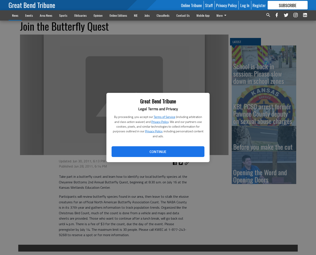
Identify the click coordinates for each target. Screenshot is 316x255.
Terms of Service (164, 117)
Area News (46, 15)
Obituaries (80, 15)
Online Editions (118, 15)
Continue (158, 151)
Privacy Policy (160, 121)
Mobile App (203, 15)
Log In (244, 5)
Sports (63, 15)
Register (259, 5)
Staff (209, 5)
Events (29, 15)
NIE (136, 15)
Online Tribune (191, 5)
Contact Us (183, 15)
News (15, 15)
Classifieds (162, 15)
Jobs (147, 15)
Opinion (98, 15)
